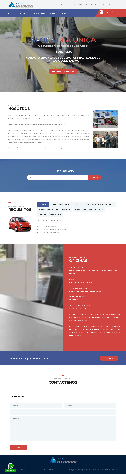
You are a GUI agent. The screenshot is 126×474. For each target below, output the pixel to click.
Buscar (95, 177)
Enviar (18, 448)
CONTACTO (64, 13)
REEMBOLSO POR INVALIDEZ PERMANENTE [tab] (54, 210)
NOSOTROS (12, 13)
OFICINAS (53, 13)
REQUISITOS (24, 13)
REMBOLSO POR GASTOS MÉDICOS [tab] (65, 205)
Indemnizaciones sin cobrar (63, 72)
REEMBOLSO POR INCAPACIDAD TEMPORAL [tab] (98, 205)
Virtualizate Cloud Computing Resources (105, 470)
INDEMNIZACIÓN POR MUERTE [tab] (50, 214)
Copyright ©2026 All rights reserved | (80, 470)
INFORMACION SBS (38, 13)
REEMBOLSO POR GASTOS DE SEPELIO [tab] (89, 210)
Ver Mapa (109, 358)
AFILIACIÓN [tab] (43, 205)
